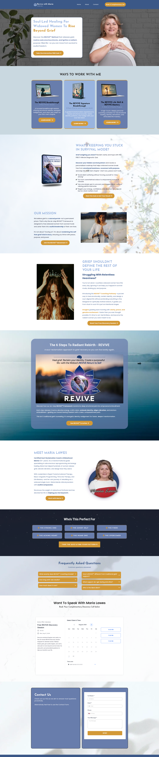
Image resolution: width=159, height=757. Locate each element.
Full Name (91, 695)
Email (90, 703)
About (87, 4)
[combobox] (82, 664)
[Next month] (91, 624)
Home (79, 4)
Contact (96, 4)
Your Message (92, 717)
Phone (89, 710)
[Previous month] (74, 624)
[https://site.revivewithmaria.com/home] (43, 4)
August (81, 624)
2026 (84, 624)
